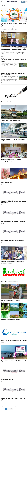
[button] (2, 2)
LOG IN (23, 1)
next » (11, 408)
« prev (3, 408)
